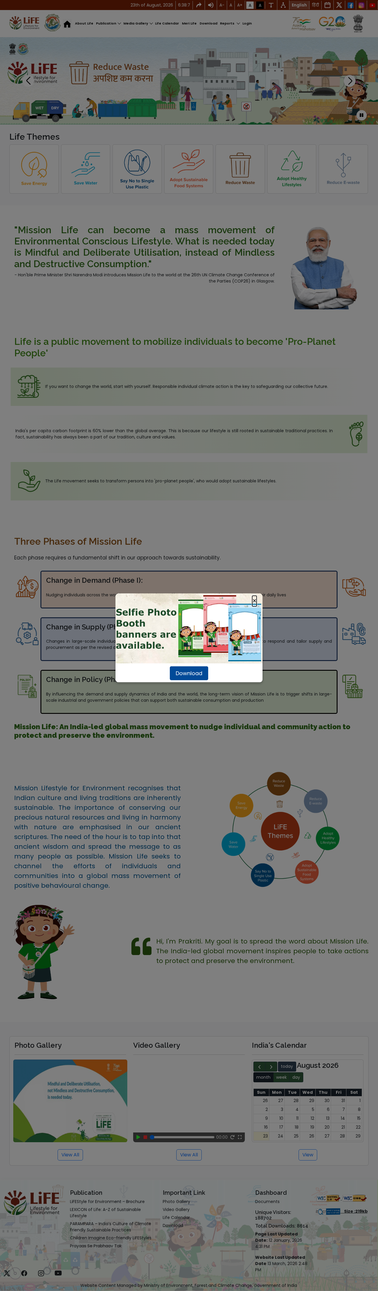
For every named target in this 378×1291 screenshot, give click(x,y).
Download (189, 673)
